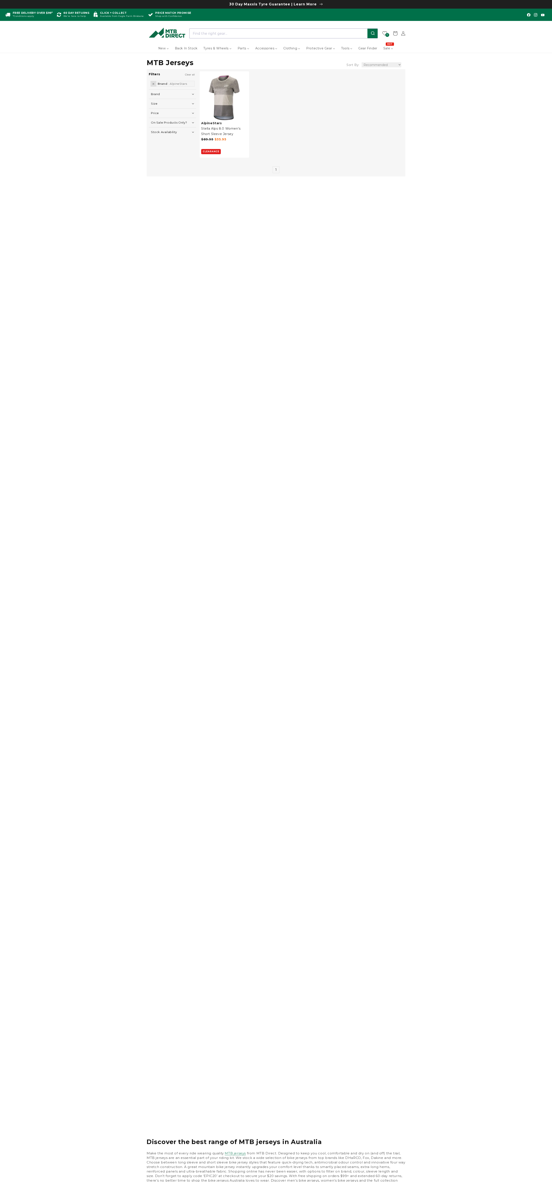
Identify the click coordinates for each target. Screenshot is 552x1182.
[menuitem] (163, 48)
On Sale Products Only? (169, 122)
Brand (155, 94)
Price (155, 112)
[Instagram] (536, 15)
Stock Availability (164, 131)
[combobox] (283, 33)
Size (154, 103)
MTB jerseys (235, 1153)
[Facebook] (529, 15)
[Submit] (372, 33)
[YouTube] (543, 15)
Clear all (190, 74)
